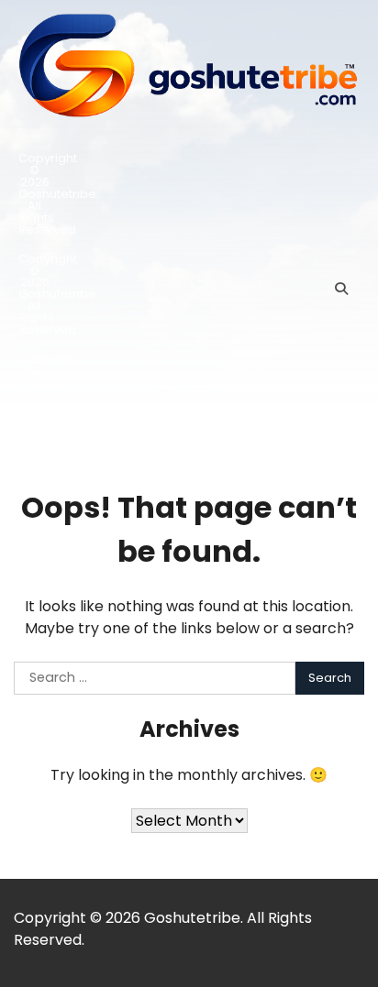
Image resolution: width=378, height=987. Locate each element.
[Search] (341, 288)
